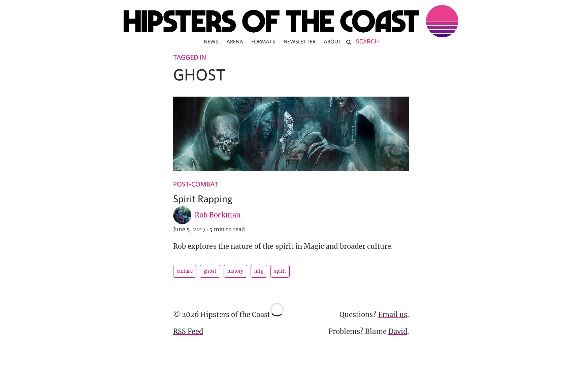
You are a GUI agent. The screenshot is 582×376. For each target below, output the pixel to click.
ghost (210, 271)
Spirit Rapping (202, 198)
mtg (258, 271)
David (397, 331)
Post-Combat (196, 184)
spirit (280, 271)
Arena (234, 41)
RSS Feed (188, 331)
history (235, 271)
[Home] (291, 21)
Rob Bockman (217, 215)
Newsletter (300, 41)
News (211, 41)
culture (185, 271)
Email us (392, 314)
